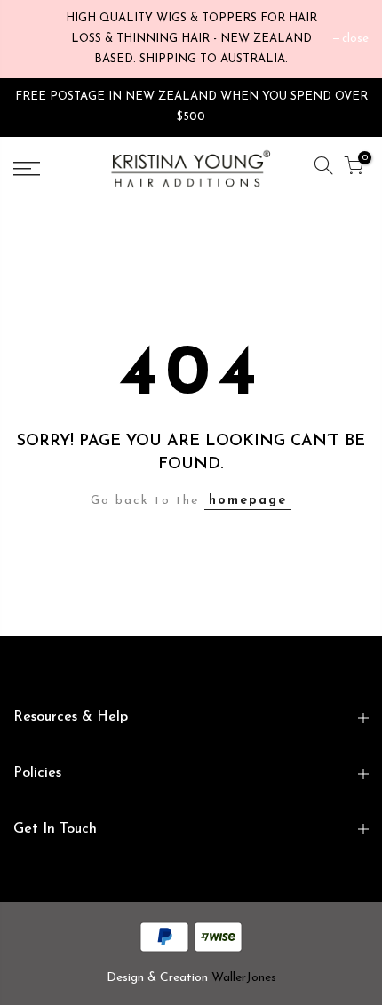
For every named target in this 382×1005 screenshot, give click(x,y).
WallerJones (243, 978)
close (355, 38)
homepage (248, 500)
